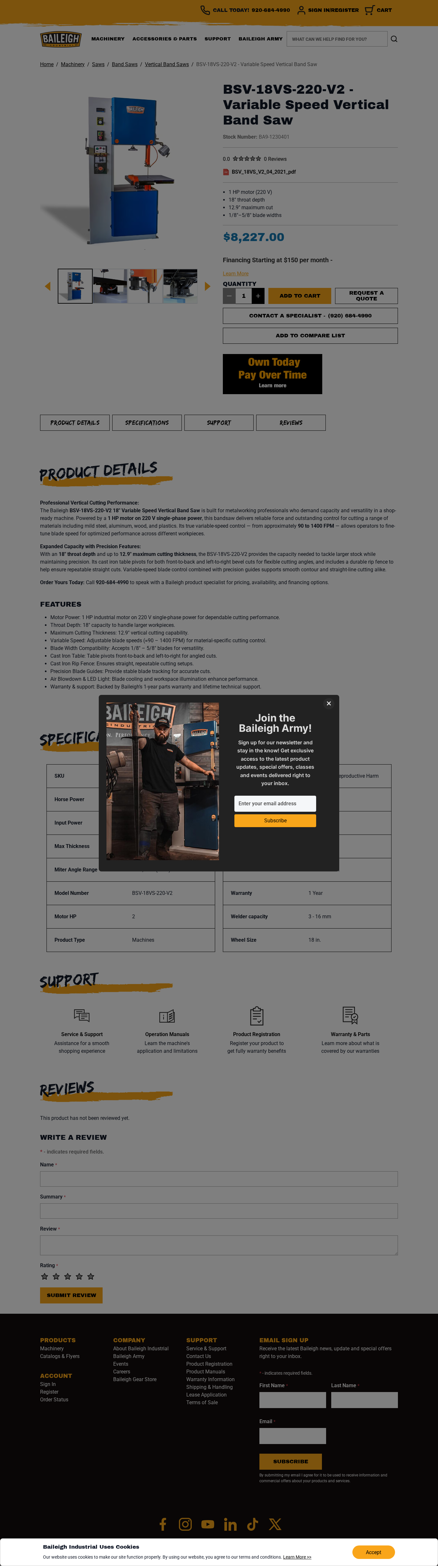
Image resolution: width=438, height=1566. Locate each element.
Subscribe (275, 821)
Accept (373, 1552)
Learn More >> (297, 1557)
